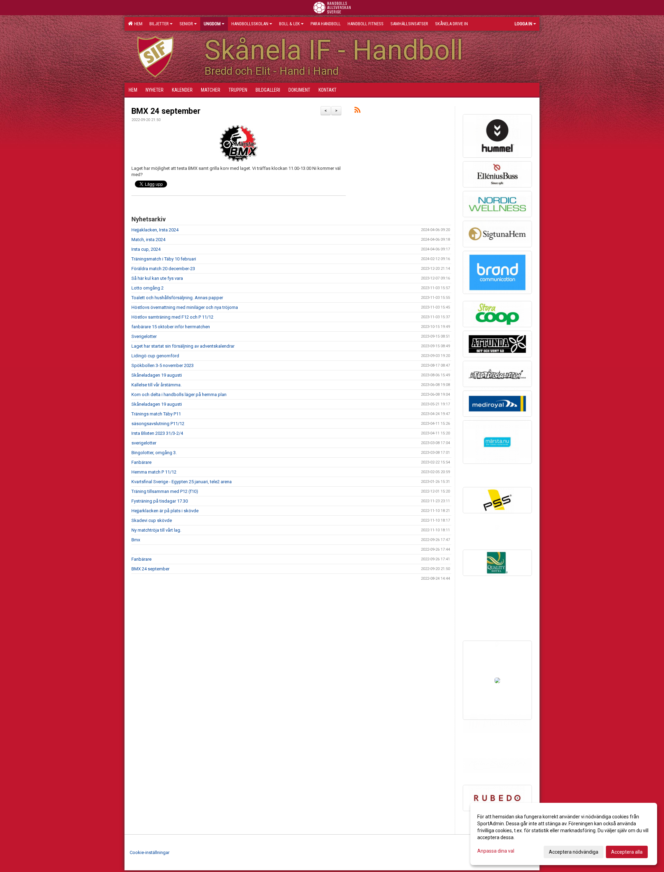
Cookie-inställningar (149, 852)
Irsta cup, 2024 (145, 249)
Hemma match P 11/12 (153, 472)
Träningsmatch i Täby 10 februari (163, 258)
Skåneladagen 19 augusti (156, 375)
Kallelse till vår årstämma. (156, 384)
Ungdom (212, 23)
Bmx (135, 539)
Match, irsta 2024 (148, 239)
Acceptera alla (627, 852)
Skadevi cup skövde (151, 520)
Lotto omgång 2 (147, 288)
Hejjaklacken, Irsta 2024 (154, 229)
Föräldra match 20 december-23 (163, 268)
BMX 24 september (166, 111)
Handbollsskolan (249, 23)
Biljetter (159, 23)
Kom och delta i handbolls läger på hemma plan (179, 394)
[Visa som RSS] (357, 111)
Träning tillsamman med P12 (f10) (164, 491)
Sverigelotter (144, 336)
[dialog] (563, 834)
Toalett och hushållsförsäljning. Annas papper (177, 297)
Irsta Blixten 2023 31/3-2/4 (157, 433)
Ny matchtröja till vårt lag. (156, 530)
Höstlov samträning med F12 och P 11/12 (172, 317)
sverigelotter (143, 443)
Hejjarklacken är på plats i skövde (165, 510)
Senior (186, 23)
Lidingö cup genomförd (155, 355)
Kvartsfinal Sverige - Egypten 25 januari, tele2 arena (181, 481)
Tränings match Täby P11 (156, 413)
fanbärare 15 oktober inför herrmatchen (170, 326)
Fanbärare (141, 462)
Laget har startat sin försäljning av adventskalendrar (182, 346)
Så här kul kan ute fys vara (157, 278)
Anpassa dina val (495, 851)
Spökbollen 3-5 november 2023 (162, 365)
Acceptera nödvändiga (573, 852)
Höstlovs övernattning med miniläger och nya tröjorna (184, 307)
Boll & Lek (289, 23)
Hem (137, 23)
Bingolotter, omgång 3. (154, 452)
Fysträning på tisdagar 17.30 (159, 501)
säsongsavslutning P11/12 (157, 423)
